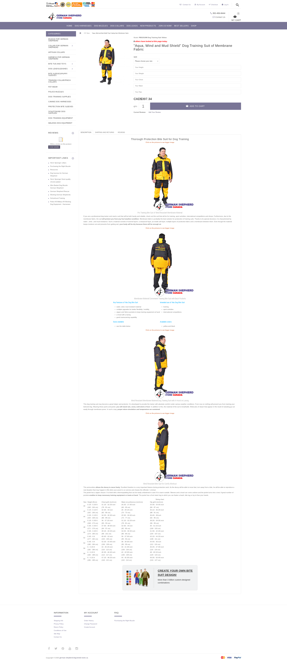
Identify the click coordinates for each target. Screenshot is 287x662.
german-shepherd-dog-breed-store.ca (73, 658)
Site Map (57, 634)
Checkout (214, 4)
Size (135, 57)
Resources (54, 170)
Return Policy (58, 627)
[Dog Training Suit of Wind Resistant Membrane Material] (160, 177)
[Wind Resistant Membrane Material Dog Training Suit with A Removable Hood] (160, 448)
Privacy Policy (59, 624)
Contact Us (220, 17)
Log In (226, 4)
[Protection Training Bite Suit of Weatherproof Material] (160, 263)
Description (86, 132)
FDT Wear (87, 33)
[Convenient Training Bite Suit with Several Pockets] (160, 365)
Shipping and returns (104, 132)
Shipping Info (58, 620)
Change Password (90, 624)
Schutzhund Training (57, 198)
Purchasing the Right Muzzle (60, 166)
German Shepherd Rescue (59, 191)
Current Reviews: (140, 112)
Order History (89, 620)
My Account (201, 4)
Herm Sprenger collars (58, 163)
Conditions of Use (60, 630)
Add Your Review (155, 112)
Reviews (121, 132)
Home (80, 33)
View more (54, 147)
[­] (237, 5)
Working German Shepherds (60, 195)
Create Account (89, 627)
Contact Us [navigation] (187, 4)
